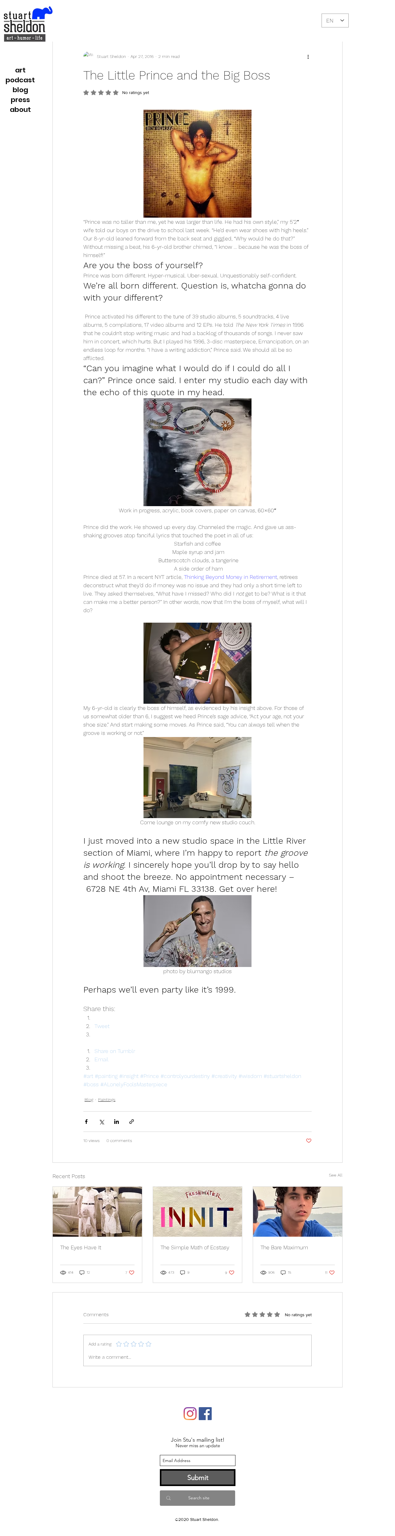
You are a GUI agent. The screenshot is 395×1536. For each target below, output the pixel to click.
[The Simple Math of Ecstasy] (197, 1212)
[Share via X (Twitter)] (101, 1121)
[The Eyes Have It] (97, 1212)
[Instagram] (190, 1413)
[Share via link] (132, 1121)
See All (336, 1175)
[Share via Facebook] (86, 1121)
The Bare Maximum (284, 1247)
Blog (89, 1099)
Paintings (106, 1099)
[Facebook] (205, 1413)
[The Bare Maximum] (297, 1212)
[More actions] (308, 56)
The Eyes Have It (80, 1247)
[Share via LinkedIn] (116, 1121)
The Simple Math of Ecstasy (194, 1247)
